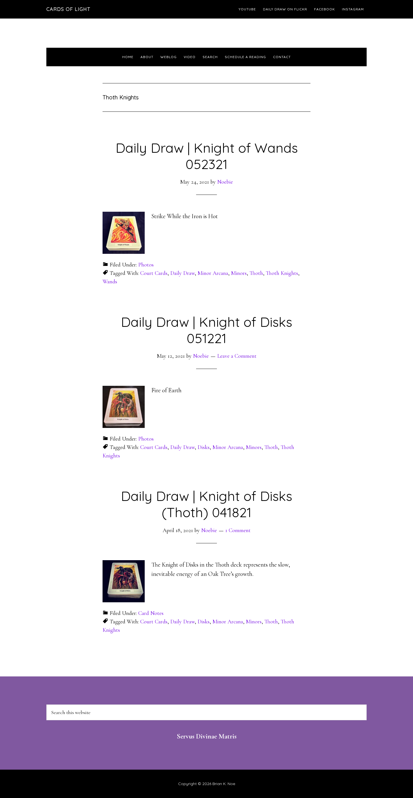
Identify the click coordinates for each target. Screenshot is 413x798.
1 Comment (238, 530)
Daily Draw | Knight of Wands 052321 (206, 155)
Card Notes (151, 613)
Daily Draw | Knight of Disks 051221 (206, 329)
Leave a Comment (237, 356)
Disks (204, 447)
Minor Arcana (213, 273)
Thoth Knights (282, 273)
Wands (110, 281)
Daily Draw (182, 273)
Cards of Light (68, 9)
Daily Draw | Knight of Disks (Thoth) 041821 (206, 504)
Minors (239, 273)
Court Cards (153, 273)
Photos (146, 264)
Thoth (256, 273)
